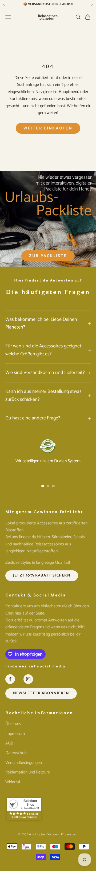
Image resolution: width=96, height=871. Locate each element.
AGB (9, 743)
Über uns (13, 723)
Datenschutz (16, 752)
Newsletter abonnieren (41, 693)
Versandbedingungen (23, 762)
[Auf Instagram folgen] (28, 679)
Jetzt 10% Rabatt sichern (41, 575)
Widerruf (12, 782)
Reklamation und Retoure (27, 772)
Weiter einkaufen (47, 128)
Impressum (15, 733)
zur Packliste (48, 256)
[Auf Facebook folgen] (10, 679)
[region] (48, 457)
